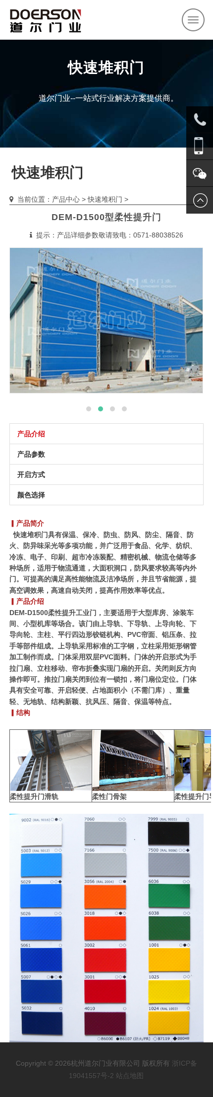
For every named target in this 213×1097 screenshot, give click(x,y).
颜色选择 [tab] (31, 495)
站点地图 (130, 1076)
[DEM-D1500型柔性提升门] (106, 320)
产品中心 (66, 199)
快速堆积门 (105, 199)
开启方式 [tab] (31, 474)
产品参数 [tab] (31, 454)
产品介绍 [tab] (31, 434)
